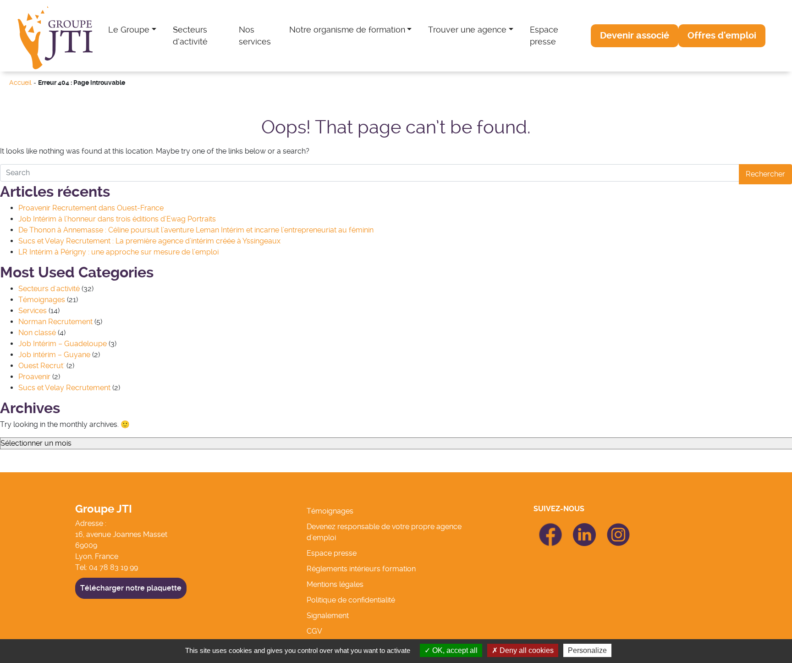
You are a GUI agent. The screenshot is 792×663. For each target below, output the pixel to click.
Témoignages (41, 299)
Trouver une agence (467, 29)
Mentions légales (335, 584)
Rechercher (765, 174)
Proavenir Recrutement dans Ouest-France (91, 208)
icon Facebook (550, 527)
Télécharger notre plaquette (131, 588)
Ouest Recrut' (41, 365)
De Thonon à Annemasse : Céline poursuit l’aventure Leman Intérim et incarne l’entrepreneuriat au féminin (196, 230)
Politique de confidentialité (351, 600)
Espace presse (544, 36)
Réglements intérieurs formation (361, 568)
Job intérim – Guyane (54, 354)
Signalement (328, 615)
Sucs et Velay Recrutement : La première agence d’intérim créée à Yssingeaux (149, 241)
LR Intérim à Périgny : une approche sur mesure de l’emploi (118, 252)
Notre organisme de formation (347, 29)
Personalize (587, 650)
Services (32, 310)
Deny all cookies (526, 650)
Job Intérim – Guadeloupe (62, 343)
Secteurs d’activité (190, 36)
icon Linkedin (584, 528)
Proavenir (34, 376)
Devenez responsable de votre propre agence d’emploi (384, 532)
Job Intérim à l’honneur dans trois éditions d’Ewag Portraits (117, 219)
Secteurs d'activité (49, 288)
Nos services (255, 36)
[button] (634, 35)
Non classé (37, 332)
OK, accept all (454, 650)
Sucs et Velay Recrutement (64, 387)
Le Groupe (128, 29)
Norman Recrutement (55, 321)
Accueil (20, 83)
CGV (314, 631)
